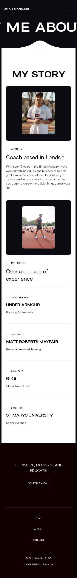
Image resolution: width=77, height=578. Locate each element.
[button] (69, 8)
